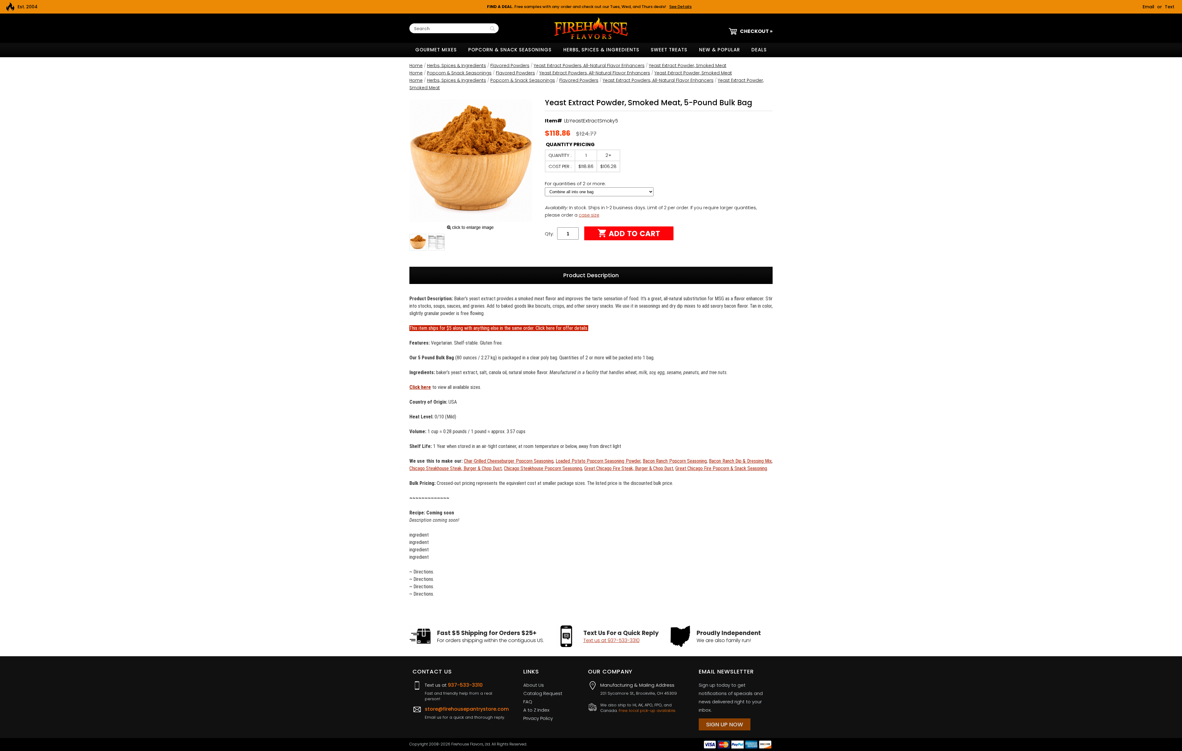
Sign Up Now (724, 724)
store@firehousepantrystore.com (467, 709)
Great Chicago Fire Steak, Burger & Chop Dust (628, 468)
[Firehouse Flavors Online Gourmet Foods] (591, 27)
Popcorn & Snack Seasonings (510, 49)
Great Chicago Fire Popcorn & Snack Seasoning (721, 468)
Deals (759, 49)
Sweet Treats (669, 49)
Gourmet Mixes (436, 49)
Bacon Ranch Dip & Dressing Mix (740, 461)
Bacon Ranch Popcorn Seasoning (675, 461)
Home (416, 65)
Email (1148, 7)
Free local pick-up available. (647, 710)
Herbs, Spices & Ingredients (601, 49)
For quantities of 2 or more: (576, 183)
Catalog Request (542, 693)
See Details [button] (680, 7)
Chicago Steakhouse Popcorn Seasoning (543, 468)
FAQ (527, 701)
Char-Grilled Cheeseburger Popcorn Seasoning (508, 461)
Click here (420, 387)
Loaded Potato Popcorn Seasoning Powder (598, 461)
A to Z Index (536, 710)
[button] (417, 243)
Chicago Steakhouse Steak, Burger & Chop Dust (455, 468)
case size (589, 215)
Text (1169, 7)
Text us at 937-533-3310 (611, 640)
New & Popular (719, 49)
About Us (533, 685)
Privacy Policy (538, 718)
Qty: (549, 233)
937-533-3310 (465, 685)
